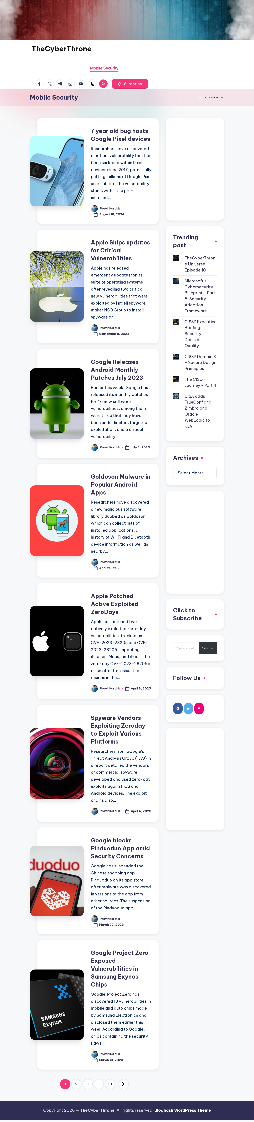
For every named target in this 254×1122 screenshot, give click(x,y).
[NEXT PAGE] (123, 1084)
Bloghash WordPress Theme (182, 1110)
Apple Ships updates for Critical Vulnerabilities (120, 250)
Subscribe (207, 648)
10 (110, 1084)
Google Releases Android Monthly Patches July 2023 (117, 369)
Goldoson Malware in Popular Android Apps (120, 484)
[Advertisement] (195, 169)
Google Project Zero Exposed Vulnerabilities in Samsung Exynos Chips (119, 968)
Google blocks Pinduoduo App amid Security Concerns (120, 848)
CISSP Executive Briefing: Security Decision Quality (201, 333)
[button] (130, 84)
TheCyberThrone (61, 48)
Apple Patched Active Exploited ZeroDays (114, 604)
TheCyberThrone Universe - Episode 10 (200, 264)
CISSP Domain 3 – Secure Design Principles (200, 362)
